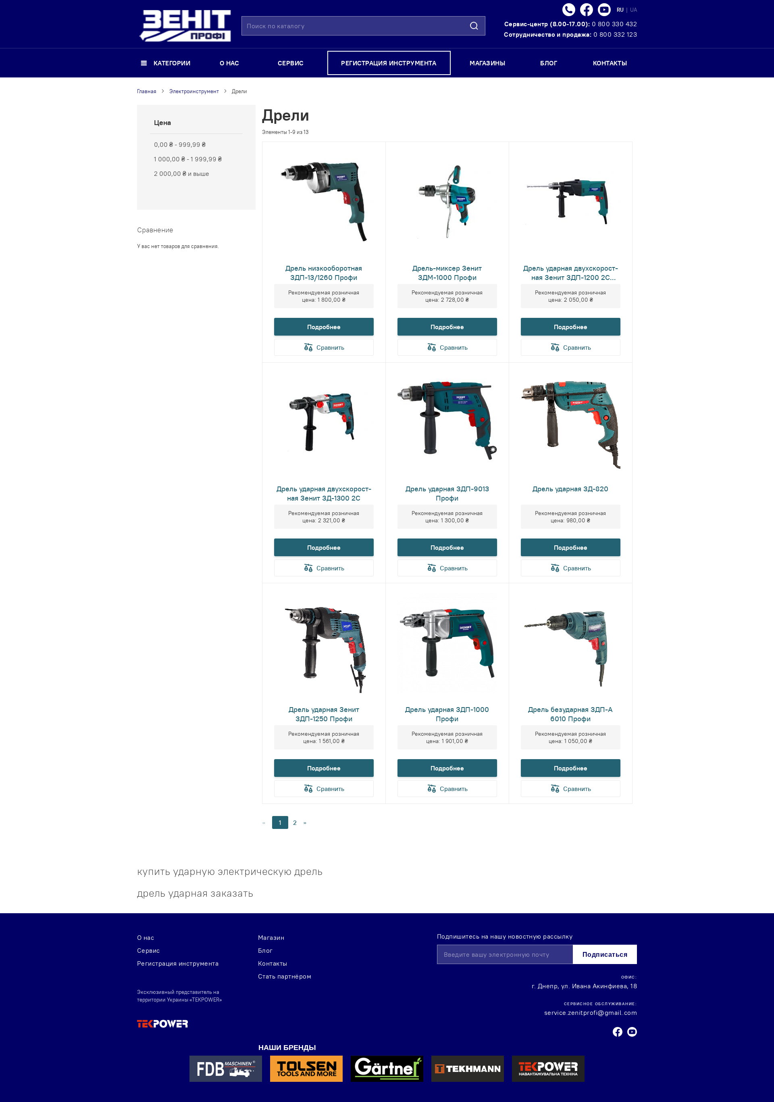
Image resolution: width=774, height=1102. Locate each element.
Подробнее (324, 327)
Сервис (148, 950)
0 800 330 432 (614, 24)
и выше (181, 173)
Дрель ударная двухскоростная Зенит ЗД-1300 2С (324, 493)
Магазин (271, 937)
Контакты (272, 963)
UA (633, 9)
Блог (265, 950)
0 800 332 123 (615, 34)
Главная (146, 91)
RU (621, 9)
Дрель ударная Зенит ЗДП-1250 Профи (324, 714)
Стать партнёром (284, 976)
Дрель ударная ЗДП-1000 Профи (447, 714)
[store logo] (185, 26)
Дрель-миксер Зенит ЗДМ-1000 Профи (447, 272)
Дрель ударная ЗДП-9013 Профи (447, 493)
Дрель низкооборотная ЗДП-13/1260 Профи (323, 272)
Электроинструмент (194, 91)
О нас (145, 937)
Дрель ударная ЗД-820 (570, 488)
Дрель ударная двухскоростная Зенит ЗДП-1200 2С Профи (570, 272)
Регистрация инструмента (177, 963)
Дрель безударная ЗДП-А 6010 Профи (570, 714)
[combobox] (363, 25)
